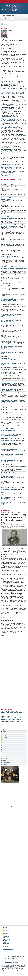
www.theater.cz (11, 716)
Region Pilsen (4, 9)
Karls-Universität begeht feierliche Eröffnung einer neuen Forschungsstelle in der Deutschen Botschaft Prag (13, 491)
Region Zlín (15, 12)
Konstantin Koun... (7, 512)
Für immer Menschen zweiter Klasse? (10, 256)
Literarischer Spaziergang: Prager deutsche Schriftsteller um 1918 (11, 347)
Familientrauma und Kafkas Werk (9, 193)
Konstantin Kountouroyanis (8, 30)
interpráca (21, 968)
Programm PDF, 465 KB (11, 632)
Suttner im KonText (18, 175)
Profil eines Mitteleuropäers (7, 486)
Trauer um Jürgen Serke (7, 209)
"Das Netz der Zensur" (6, 481)
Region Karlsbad (16, 8)
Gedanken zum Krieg (6, 213)
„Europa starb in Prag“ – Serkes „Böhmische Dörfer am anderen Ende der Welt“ (13, 307)
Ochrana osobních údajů (11, 962)
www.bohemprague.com (17, 721)
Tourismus (4, 758)
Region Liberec (15, 5)
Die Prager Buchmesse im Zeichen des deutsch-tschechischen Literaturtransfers (12, 448)
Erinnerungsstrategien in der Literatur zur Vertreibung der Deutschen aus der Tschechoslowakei (11, 436)
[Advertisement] (14, 662)
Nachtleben (4, 754)
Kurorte (4, 752)
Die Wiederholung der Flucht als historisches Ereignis (13, 409)
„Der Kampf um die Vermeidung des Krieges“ (11, 375)
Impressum (7, 956)
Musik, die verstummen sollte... (8, 430)
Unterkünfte (4, 760)
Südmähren (15, 10)
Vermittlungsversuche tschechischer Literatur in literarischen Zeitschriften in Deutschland (12, 461)
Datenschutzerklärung (18, 956)
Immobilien (4, 746)
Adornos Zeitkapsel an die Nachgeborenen (11, 250)
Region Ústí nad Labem (6, 5)
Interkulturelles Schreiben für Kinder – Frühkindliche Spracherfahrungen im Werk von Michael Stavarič (13, 225)
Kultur (13, 512)
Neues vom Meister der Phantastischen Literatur (12, 400)
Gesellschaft (5, 742)
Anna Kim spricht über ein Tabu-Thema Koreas (12, 389)
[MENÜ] (26, 1)
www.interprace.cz (13, 711)
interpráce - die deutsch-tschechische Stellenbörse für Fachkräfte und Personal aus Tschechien (13, 713)
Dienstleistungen (6, 733)
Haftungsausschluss (10, 958)
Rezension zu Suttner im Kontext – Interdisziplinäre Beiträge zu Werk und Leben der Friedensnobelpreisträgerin (13, 144)
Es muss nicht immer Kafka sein (8, 476)
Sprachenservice (5, 756)
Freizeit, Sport (5, 737)
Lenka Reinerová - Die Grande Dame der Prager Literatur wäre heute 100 (12, 441)
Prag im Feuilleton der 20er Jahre (9, 341)
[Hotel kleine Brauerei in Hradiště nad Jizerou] (10, 783)
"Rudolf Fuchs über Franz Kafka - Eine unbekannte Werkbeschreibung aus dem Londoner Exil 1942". (13, 136)
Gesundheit (4, 744)
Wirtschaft (4, 764)
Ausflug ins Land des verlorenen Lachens (11, 425)
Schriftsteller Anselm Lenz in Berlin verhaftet (11, 274)
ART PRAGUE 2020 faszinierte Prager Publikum (12, 244)
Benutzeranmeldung (9, 960)
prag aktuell (10, 966)
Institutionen (5, 748)
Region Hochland (5, 10)
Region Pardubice (16, 6)
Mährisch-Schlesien (5, 8)
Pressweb (12, 970)
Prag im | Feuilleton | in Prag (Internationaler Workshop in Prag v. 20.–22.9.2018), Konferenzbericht (13, 127)
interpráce (3, 968)
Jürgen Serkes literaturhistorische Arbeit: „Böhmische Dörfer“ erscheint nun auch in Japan (12, 382)
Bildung (4, 731)
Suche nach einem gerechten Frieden (10, 231)
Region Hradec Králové (6, 6)
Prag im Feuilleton (5, 358)
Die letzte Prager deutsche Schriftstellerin (11, 405)
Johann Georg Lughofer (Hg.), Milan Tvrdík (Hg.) (13, 152)
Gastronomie (5, 739)
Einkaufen (4, 735)
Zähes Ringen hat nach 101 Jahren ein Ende (11, 265)
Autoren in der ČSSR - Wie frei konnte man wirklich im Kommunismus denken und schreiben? (13, 286)
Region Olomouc (4, 12)
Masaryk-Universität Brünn (18, 164)
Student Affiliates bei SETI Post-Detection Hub (10, 163)
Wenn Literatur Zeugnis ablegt (8, 182)
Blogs (12, 18)
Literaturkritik (19, 169)
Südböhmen (15, 9)
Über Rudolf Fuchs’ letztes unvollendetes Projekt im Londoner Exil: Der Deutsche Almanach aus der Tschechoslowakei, (12, 109)
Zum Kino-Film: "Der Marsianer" (8, 472)
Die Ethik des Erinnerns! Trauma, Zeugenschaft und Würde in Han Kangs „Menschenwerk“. (13, 81)
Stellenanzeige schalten (5, 18)
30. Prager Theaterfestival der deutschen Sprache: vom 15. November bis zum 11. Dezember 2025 (14, 718)
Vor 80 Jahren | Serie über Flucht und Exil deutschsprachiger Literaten (11, 315)
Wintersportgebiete (6, 762)
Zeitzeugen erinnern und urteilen (9, 280)
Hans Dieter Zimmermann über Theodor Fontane (12, 292)
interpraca (16, 969)
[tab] (14, 732)
